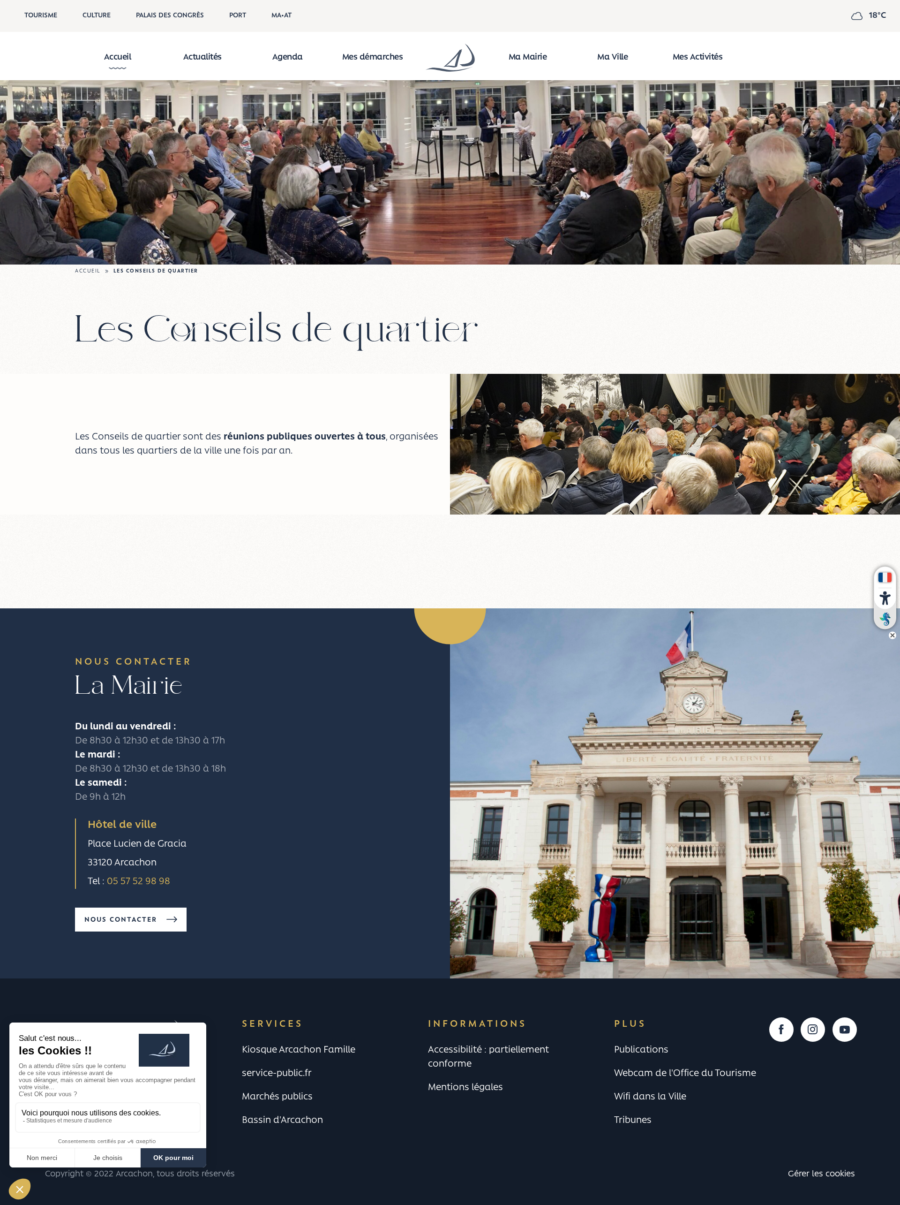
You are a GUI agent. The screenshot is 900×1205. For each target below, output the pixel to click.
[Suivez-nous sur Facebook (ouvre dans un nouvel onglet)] (781, 1029)
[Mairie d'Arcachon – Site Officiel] (450, 58)
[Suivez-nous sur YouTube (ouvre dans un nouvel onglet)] (844, 1029)
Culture (96, 15)
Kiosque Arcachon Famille (298, 1050)
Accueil (117, 57)
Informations (477, 1024)
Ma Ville (612, 57)
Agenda (287, 57)
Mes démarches (372, 57)
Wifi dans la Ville (650, 1097)
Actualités (202, 57)
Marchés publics (277, 1097)
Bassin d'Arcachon (282, 1120)
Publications (641, 1050)
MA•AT (281, 15)
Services (272, 1024)
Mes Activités (698, 57)
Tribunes (633, 1120)
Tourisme (40, 15)
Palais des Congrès (170, 15)
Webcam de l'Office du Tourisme (685, 1073)
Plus (630, 1024)
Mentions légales (465, 1087)
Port (237, 15)
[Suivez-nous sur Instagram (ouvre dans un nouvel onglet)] (813, 1029)
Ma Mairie (528, 57)
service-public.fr (277, 1073)
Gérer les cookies (821, 1174)
